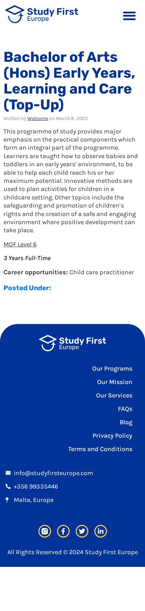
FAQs (125, 409)
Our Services (114, 395)
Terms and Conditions (100, 449)
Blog (126, 422)
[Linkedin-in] (100, 531)
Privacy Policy (112, 435)
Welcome (37, 118)
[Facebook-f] (63, 531)
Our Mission (114, 382)
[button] (129, 15)
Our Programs (112, 368)
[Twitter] (82, 531)
